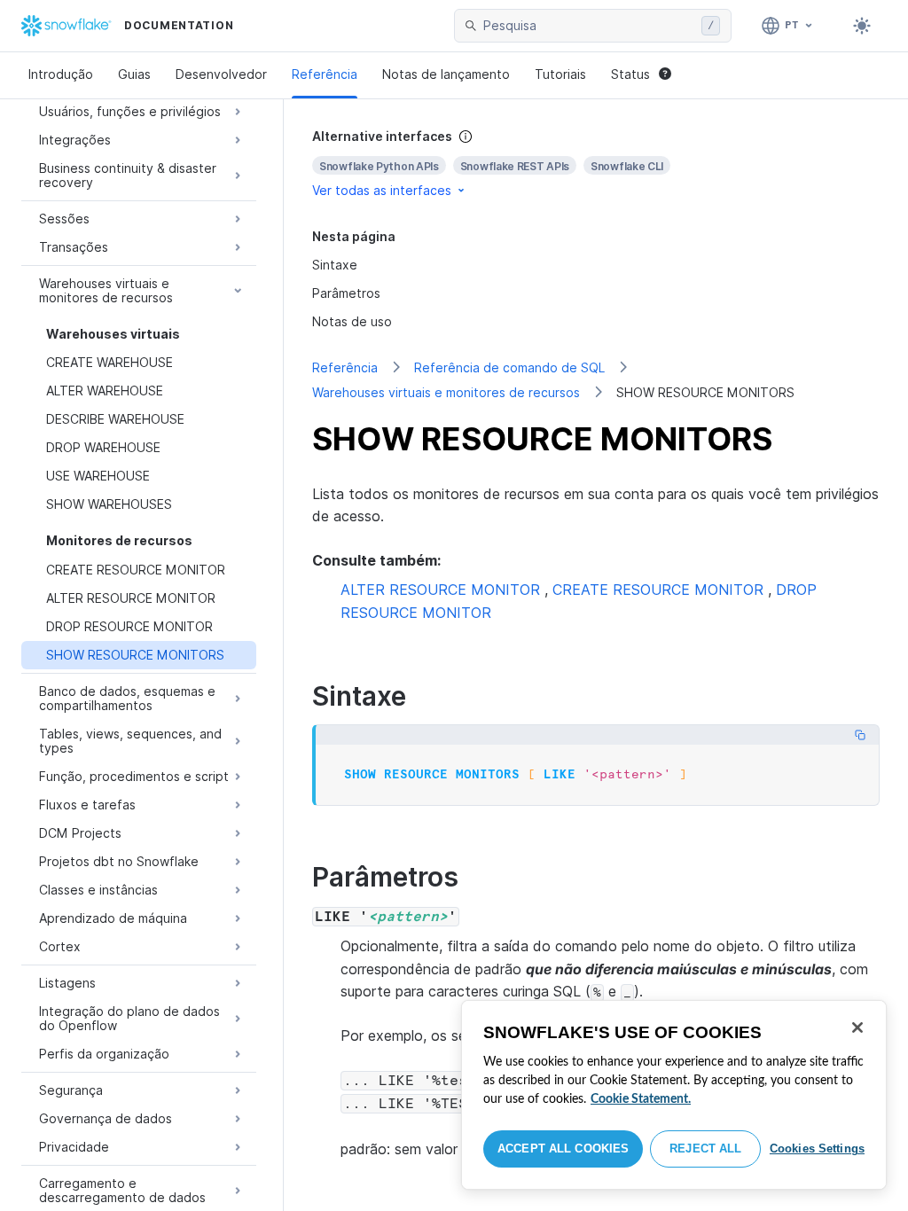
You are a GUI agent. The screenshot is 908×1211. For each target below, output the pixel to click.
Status (630, 74)
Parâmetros (346, 293)
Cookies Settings (817, 1148)
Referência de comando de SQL (509, 367)
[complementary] (596, 163)
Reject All (705, 1148)
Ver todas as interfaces (381, 190)
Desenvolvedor (221, 74)
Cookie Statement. (641, 1099)
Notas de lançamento (446, 74)
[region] (674, 1095)
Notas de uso (352, 321)
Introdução (60, 74)
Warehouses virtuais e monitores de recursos (446, 392)
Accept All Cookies (563, 1148)
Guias (134, 74)
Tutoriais (560, 74)
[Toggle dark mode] (862, 25)
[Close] (857, 1027)
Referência (324, 74)
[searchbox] (588, 26)
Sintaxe (334, 264)
